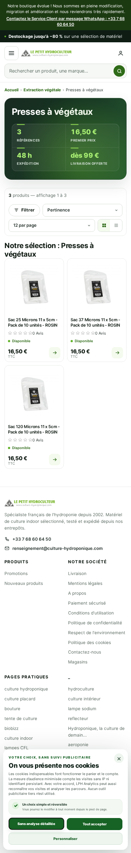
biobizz (11, 728)
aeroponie (78, 744)
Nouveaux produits (23, 583)
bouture (12, 708)
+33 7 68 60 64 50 (31, 539)
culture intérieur (84, 698)
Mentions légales (85, 583)
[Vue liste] (116, 225)
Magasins (77, 661)
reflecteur (78, 718)
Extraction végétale (42, 89)
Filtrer (28, 209)
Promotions (16, 573)
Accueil (11, 89)
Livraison (77, 573)
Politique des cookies (89, 642)
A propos (77, 593)
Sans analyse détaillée (36, 823)
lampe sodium (82, 708)
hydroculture (81, 688)
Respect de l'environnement (96, 632)
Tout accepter (95, 824)
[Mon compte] (121, 53)
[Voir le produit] (54, 352)
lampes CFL (16, 747)
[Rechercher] (119, 71)
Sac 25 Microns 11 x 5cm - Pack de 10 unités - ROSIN (33, 322)
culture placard (19, 698)
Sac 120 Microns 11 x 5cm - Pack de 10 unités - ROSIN (34, 429)
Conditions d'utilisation (91, 612)
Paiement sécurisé (87, 603)
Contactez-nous (84, 652)
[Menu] (11, 53)
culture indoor (18, 738)
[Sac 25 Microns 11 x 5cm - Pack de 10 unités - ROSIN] (34, 288)
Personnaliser (65, 838)
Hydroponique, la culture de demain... (96, 732)
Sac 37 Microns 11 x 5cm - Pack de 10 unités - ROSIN (95, 322)
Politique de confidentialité (95, 622)
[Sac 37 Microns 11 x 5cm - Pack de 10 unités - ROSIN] (97, 288)
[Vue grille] (104, 225)
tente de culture (20, 718)
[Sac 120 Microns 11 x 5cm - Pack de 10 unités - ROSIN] (34, 395)
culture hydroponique (26, 688)
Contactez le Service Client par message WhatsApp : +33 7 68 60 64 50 (65, 21)
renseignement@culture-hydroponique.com (57, 548)
